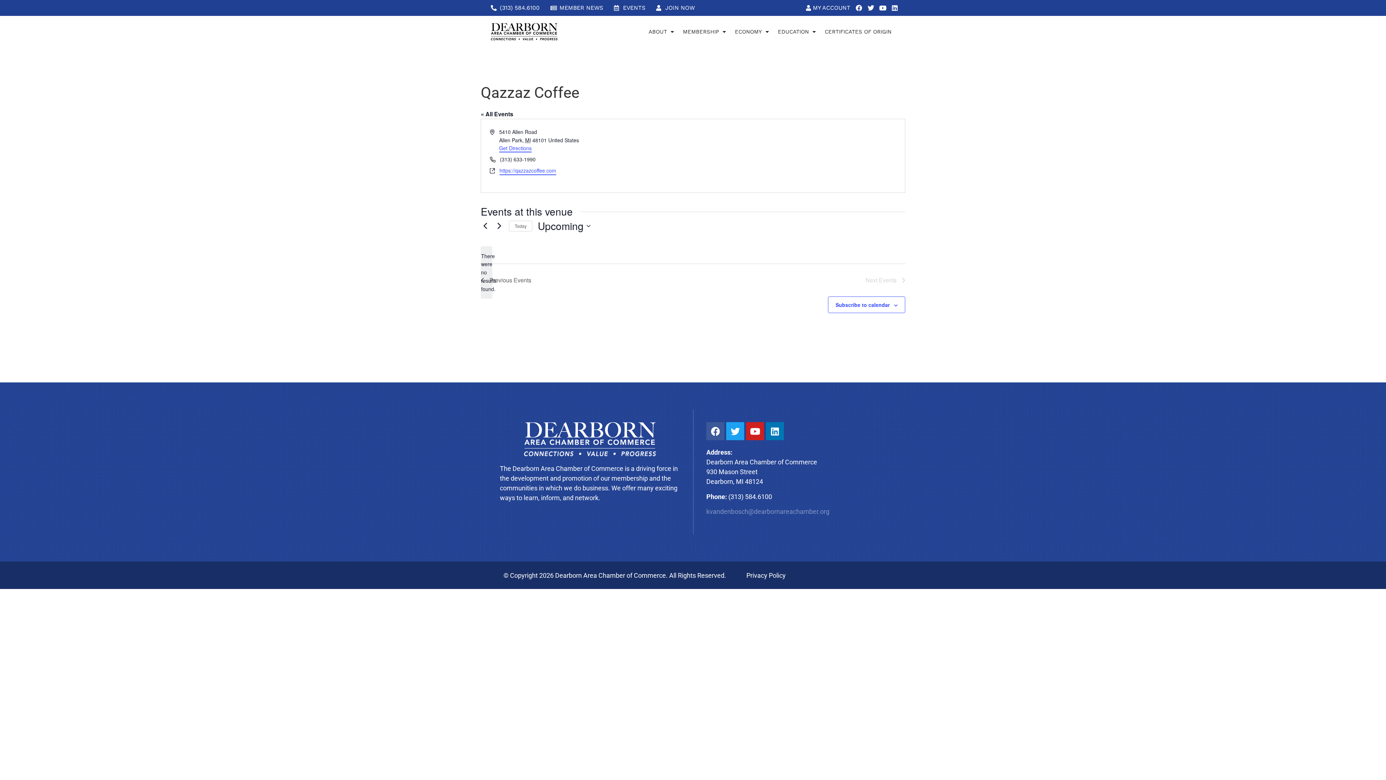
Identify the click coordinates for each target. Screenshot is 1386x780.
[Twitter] (871, 8)
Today (521, 226)
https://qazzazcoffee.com (528, 170)
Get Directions (515, 148)
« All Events (497, 114)
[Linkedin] (895, 8)
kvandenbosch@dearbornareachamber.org (767, 511)
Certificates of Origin (858, 32)
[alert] (486, 272)
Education (793, 32)
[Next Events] (499, 226)
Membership (701, 32)
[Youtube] (883, 8)
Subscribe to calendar (863, 304)
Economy (748, 32)
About (658, 32)
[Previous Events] (485, 226)
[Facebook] (859, 8)
